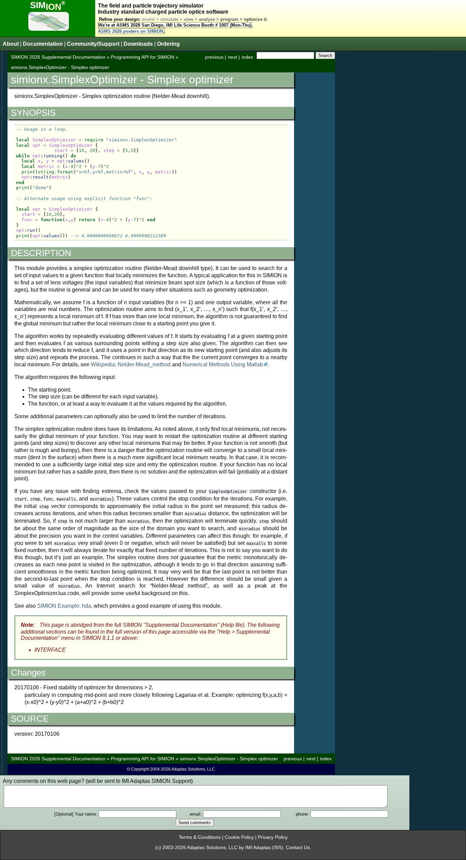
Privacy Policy (273, 837)
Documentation (43, 44)
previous (214, 57)
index (247, 57)
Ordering (168, 44)
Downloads (138, 44)
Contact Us (298, 847)
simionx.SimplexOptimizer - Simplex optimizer (60, 67)
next (232, 57)
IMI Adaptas (258, 847)
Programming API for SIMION (142, 57)
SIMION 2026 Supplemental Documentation (58, 57)
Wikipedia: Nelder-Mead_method (131, 364)
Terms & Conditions (200, 837)
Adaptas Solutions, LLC (212, 847)
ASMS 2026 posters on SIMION (130, 31)
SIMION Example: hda (64, 606)
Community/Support (93, 44)
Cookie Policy (239, 837)
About (11, 44)
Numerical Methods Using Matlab (223, 364)
